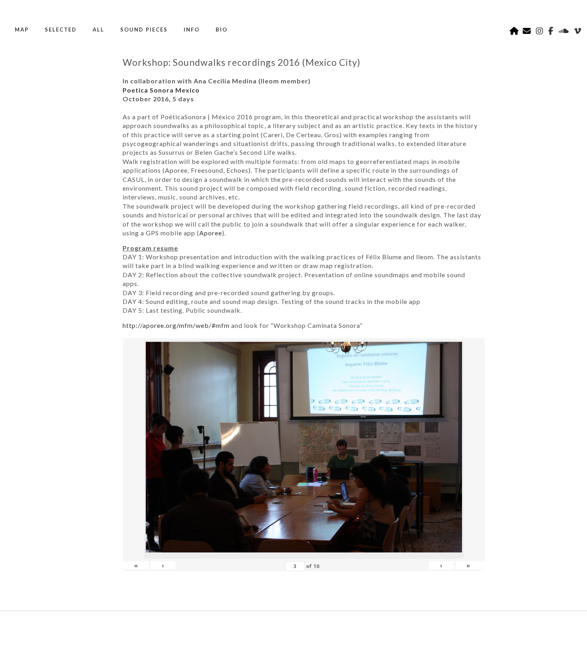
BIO (222, 29)
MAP (22, 29)
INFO (192, 29)
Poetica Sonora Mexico (161, 90)
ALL (98, 29)
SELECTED (61, 29)
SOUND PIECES (144, 29)
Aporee (210, 233)
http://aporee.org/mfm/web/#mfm (176, 325)
